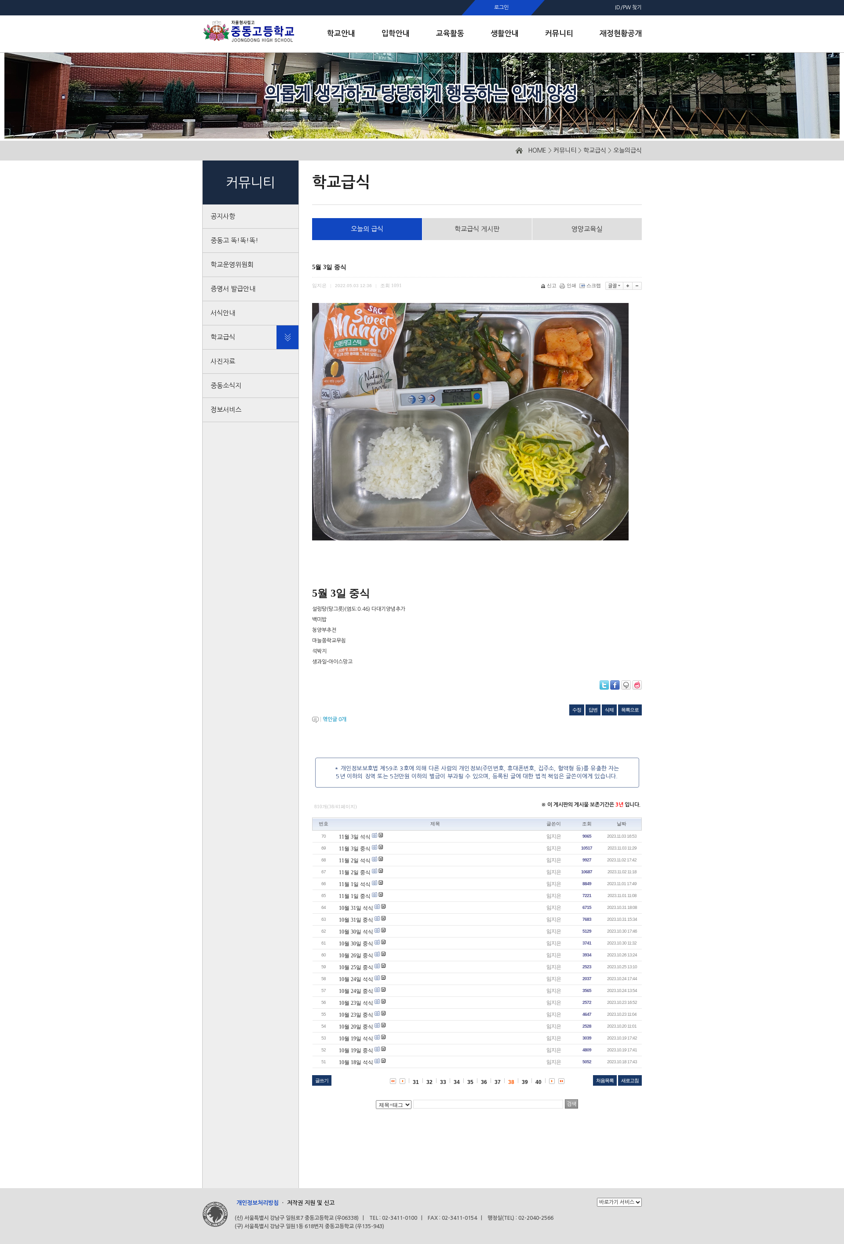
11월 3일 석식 (355, 837)
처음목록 (605, 1080)
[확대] (628, 286)
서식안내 (223, 313)
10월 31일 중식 (356, 920)
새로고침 (630, 1080)
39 (525, 1082)
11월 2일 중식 (355, 872)
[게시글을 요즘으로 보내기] (637, 685)
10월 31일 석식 (356, 908)
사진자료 (223, 361)
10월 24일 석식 (356, 979)
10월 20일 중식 (356, 1027)
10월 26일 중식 (356, 955)
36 (484, 1082)
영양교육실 (586, 229)
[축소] (637, 286)
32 (429, 1082)
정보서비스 (226, 409)
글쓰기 (321, 1080)
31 (416, 1082)
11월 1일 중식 (355, 896)
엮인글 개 (334, 719)
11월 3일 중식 (355, 849)
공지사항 (223, 216)
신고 (552, 285)
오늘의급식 (627, 150)
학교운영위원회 (232, 264)
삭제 (609, 709)
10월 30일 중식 (356, 944)
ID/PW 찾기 (628, 7)
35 (470, 1082)
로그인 (501, 7)
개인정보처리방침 (257, 1203)
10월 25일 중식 (356, 967)
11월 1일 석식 (355, 884)
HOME (537, 150)
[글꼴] (614, 286)
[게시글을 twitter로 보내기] (604, 685)
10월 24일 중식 (356, 991)
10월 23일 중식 (356, 1015)
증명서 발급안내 (233, 288)
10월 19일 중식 (356, 1050)
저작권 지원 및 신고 (311, 1203)
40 (538, 1082)
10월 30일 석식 (356, 932)
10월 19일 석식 (356, 1039)
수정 (576, 709)
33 (443, 1082)
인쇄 (571, 285)
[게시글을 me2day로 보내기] (626, 685)
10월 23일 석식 (356, 1003)
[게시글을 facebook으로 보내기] (615, 685)
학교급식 (594, 150)
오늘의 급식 (367, 229)
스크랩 (593, 285)
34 (457, 1082)
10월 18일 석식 (356, 1062)
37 (498, 1082)
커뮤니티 (564, 150)
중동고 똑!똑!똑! (234, 240)
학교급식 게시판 (477, 229)
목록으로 (630, 709)
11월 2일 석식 (355, 860)
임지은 (553, 836)
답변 (593, 709)
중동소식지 (226, 385)
